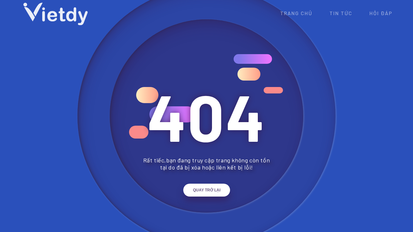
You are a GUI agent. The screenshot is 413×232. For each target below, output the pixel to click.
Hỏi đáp (380, 13)
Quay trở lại (206, 190)
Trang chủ (296, 13)
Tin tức (340, 13)
